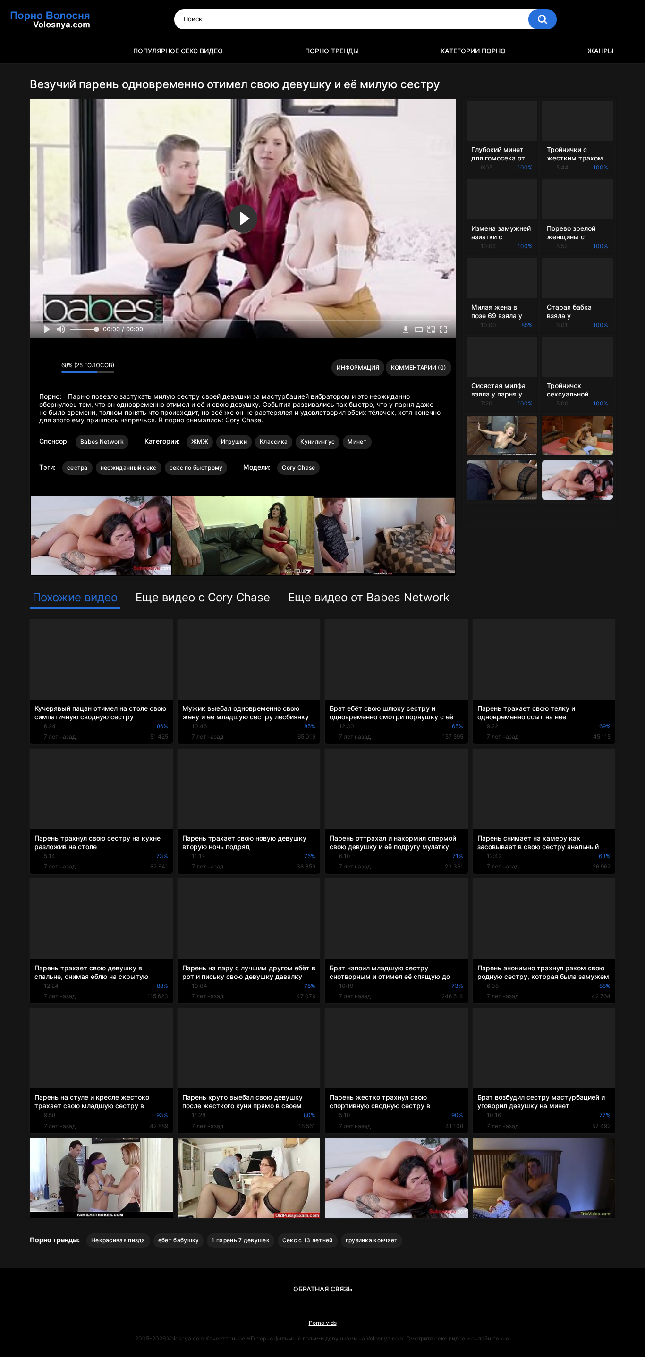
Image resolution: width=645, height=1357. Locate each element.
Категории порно (473, 51)
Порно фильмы (41, 51)
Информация (358, 367)
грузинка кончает (372, 1240)
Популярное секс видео (178, 51)
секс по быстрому (196, 467)
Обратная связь (322, 1289)
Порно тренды (332, 51)
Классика (274, 441)
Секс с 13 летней (307, 1240)
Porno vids (323, 1322)
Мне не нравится (52, 367)
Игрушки (234, 441)
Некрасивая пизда (118, 1240)
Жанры (600, 51)
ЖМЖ (199, 441)
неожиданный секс (129, 467)
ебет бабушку (178, 1240)
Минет (357, 441)
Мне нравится (39, 367)
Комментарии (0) (418, 367)
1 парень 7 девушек (240, 1240)
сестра (77, 467)
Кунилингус (317, 441)
